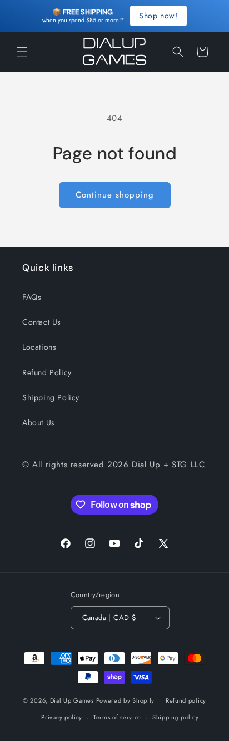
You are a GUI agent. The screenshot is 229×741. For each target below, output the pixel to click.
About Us (38, 422)
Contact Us (41, 321)
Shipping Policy (50, 397)
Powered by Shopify (125, 700)
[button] (22, 51)
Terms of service (117, 717)
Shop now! (158, 15)
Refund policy (186, 700)
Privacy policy (61, 717)
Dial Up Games (72, 700)
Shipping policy (175, 717)
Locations (39, 346)
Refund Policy (47, 372)
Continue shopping (115, 195)
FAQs (31, 297)
